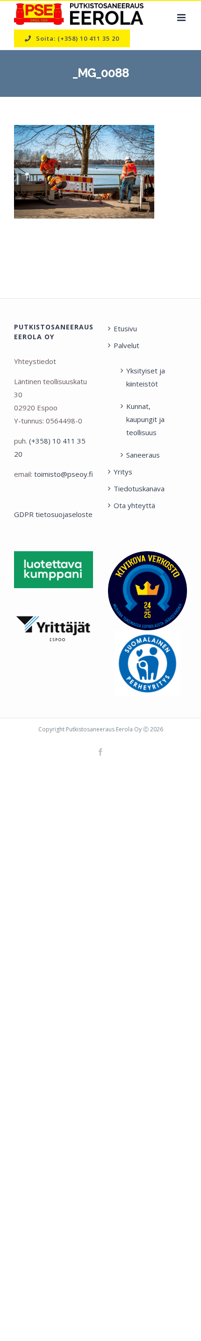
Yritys (123, 471)
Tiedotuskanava (139, 488)
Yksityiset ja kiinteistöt (145, 377)
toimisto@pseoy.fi (63, 474)
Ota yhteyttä (134, 505)
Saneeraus (143, 454)
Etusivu (125, 328)
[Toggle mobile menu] (182, 17)
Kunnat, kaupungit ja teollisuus (145, 419)
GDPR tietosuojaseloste (53, 514)
